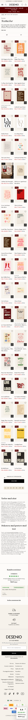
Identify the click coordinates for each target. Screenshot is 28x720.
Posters (8, 14)
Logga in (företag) (9, 689)
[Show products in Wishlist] (22, 5)
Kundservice (18, 666)
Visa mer (14, 481)
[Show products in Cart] (25, 5)
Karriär (12, 674)
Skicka (14, 653)
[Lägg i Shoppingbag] (12, 55)
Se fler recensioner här (14, 600)
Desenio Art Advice (20, 663)
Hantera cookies (19, 683)
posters (15, 502)
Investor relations (9, 666)
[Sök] (5, 5)
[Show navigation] (2, 5)
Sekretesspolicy (14, 658)
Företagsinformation (8, 671)
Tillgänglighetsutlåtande (7, 679)
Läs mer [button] (3, 30)
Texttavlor (15, 14)
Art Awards (11, 686)
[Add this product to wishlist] (12, 41)
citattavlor (13, 520)
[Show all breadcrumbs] (3, 14)
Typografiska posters (8, 516)
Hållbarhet (11, 676)
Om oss (12, 663)
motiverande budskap (13, 532)
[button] (21, 713)
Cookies (17, 674)
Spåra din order (19, 668)
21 (19, 488)
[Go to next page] (22, 488)
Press (12, 668)
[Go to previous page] (5, 488)
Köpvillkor (18, 671)
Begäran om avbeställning (19, 680)
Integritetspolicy (19, 676)
